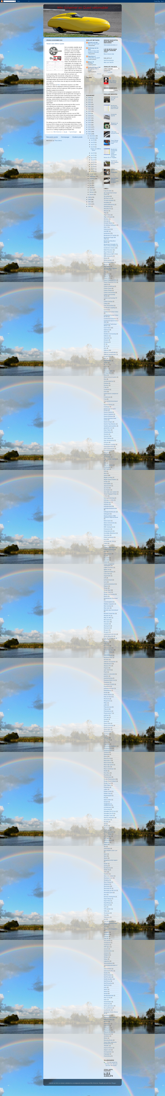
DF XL (105, 346)
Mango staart (107, 592)
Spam (105, 854)
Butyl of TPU (107, 276)
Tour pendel (107, 940)
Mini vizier (106, 621)
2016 (89, 120)
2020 (89, 111)
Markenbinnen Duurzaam (111, 598)
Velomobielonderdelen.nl (110, 45)
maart (91, 190)
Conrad (106, 309)
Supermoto (107, 905)
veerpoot (106, 953)
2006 (89, 204)
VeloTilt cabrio (107, 977)
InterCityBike (107, 483)
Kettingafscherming (109, 498)
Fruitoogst (106, 406)
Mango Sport (107, 590)
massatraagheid (108, 601)
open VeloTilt (107, 670)
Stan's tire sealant (109, 876)
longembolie (107, 575)
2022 (89, 106)
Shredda (106, 821)
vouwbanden (107, 1010)
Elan (58, 84)
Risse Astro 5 (107, 760)
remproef (106, 752)
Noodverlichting (108, 652)
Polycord (106, 709)
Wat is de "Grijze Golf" (93, 44)
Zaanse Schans (108, 1047)
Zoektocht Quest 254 (94, 67)
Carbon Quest (107, 288)
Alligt (105, 212)
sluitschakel (107, 848)
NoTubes (106, 659)
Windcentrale (107, 1034)
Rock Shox (107, 773)
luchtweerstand (108, 580)
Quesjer (106, 719)
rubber (105, 789)
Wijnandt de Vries (108, 1032)
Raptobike (106, 744)
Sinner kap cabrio (108, 832)
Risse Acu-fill (107, 758)
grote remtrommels (109, 448)
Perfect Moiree (108, 694)
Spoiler (106, 863)
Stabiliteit (106, 874)
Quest (105, 721)
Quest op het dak (108, 725)
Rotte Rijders (107, 785)
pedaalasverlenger (109, 688)
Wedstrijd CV (107, 1015)
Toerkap (106, 936)
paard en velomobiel (109, 674)
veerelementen (108, 951)
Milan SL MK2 (107, 617)
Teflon (105, 911)
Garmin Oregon (108, 422)
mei (91, 185)
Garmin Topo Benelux (110, 424)
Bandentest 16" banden (110, 235)
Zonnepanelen (108, 1052)
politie (105, 705)
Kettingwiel (107, 514)
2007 (89, 201)
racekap (106, 738)
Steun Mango (107, 882)
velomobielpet (107, 968)
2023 (89, 104)
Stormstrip (106, 886)
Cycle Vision (107, 327)
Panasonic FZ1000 (109, 684)
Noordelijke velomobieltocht (108, 654)
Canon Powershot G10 (110, 280)
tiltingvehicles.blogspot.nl (110, 929)
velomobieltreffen (108, 970)
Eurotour (106, 385)
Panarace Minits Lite (109, 680)
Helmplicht (106, 454)
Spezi (105, 856)
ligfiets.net (106, 569)
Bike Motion (107, 266)
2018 (89, 115)
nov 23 (93, 153)
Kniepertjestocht (108, 531)
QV (105, 735)
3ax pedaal (107, 196)
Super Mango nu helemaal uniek (114, 142)
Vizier (105, 999)
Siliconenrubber (108, 827)
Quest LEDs (107, 723)
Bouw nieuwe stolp (109, 54)
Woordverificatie (108, 1040)
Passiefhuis (107, 686)
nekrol (105, 643)
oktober (92, 174)
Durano (106, 368)
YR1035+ (106, 1045)
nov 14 (93, 164)
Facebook (106, 389)
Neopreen (106, 645)
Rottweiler (106, 787)
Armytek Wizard (108, 223)
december (92, 136)
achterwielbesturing (109, 204)
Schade (106, 801)
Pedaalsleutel (107, 690)
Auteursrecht (107, 229)
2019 (89, 113)
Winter (105, 1038)
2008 (89, 199)
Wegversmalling (108, 1019)
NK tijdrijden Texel (109, 650)
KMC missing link (108, 527)
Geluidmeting (107, 432)
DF (104, 344)
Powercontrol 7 (108, 713)
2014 (89, 124)
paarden (106, 676)
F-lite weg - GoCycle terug (115, 132)
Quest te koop (107, 731)
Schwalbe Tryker (108, 815)
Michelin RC (107, 615)
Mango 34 (91, 62)
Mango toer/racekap (109, 594)
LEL (105, 555)
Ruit (105, 797)
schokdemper (107, 807)
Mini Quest (107, 619)
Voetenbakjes (107, 1001)
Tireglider (106, 932)
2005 (89, 206)
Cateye (106, 303)
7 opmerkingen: (73, 132)
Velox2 (105, 989)
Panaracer (106, 682)
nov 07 (93, 169)
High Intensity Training (110, 459)
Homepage (65, 137)
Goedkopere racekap (109, 444)
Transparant (107, 942)
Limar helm (107, 573)
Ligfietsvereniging (108, 571)
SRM (105, 872)
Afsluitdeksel (107, 206)
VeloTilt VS (107, 985)
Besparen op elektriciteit (114, 123)
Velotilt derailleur (108, 979)
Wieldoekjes (107, 1023)
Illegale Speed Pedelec (110, 479)
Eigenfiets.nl (91, 56)
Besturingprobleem (109, 262)
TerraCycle (107, 913)
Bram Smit (106, 274)
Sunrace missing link (109, 896)
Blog (105, 272)
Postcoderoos (107, 711)
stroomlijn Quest (108, 892)
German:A (106, 436)
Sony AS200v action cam (110, 850)
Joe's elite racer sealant (110, 492)
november (92, 138)
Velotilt (105, 973)
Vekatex (106, 957)
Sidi (105, 823)
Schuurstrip (107, 809)
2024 (89, 102)
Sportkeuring (107, 867)
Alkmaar (106, 210)
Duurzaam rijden (108, 371)
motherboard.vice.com (110, 634)
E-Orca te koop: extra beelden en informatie (93, 51)
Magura (106, 586)
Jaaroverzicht (107, 485)
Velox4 (105, 991)
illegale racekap (108, 477)
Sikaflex (106, 825)
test (105, 919)
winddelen (106, 1036)
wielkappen (107, 1028)
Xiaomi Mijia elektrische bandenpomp (110, 1043)
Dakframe (106, 329)
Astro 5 (106, 227)
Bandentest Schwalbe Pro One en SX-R (114, 107)
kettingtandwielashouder (110, 508)
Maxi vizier (107, 608)
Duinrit (105, 366)
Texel (105, 926)
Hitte (105, 463)
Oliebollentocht (108, 663)
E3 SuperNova (108, 373)
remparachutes (108, 750)
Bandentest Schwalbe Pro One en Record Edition (111, 245)
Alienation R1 (107, 208)
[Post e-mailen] (80, 132)
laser (105, 551)
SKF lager (106, 838)
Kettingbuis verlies (109, 500)
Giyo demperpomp (109, 440)
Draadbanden (107, 360)
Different (106, 350)
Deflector (106, 336)
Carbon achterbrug (109, 286)
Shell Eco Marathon (109, 817)
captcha (106, 284)
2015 (89, 122)
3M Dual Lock (107, 198)
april (91, 187)
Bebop (105, 258)
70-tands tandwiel (108, 200)
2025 (89, 100)
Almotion (106, 219)
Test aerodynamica (109, 921)
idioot (105, 473)
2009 (89, 197)
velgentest (106, 961)
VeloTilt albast (107, 975)
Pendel (106, 692)
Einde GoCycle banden (110, 377)
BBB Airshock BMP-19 (110, 254)
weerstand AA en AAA (110, 1017)
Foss (105, 399)
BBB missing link (108, 256)
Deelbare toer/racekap (110, 333)
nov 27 (93, 144)
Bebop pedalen (108, 260)
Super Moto (107, 900)
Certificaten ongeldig (109, 307)
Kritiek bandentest (109, 537)
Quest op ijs (107, 727)
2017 (89, 118)
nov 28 (93, 142)
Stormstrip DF (107, 888)
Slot (105, 846)
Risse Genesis (108, 762)
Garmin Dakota (108, 412)
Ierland (106, 475)
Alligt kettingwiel (108, 217)
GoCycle (106, 442)
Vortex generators (109, 1005)
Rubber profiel (108, 791)
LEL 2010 (106, 558)
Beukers (106, 264)
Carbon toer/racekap (109, 292)
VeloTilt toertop (108, 983)
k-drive (106, 496)
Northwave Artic (108, 657)
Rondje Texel (107, 783)
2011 (89, 131)
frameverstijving (108, 404)
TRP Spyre (107, 946)
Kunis (105, 539)
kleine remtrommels (109, 522)
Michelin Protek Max (109, 613)
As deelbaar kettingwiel (110, 225)
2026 (89, 97)
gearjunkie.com (108, 428)
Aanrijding (106, 202)
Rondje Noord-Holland (110, 781)
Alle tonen (99, 73)
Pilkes (105, 703)
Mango (106, 588)
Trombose (106, 944)
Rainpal (106, 742)
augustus (92, 178)
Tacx (105, 907)
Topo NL (106, 938)
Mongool (106, 630)
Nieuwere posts (52, 137)
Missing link (107, 626)
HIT (105, 461)
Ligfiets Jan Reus (108, 567)
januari (92, 194)
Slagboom (106, 842)
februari (92, 192)
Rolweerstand (107, 777)
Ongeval (106, 667)
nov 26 (93, 147)
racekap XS (107, 740)
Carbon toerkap (108, 301)
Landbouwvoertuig (109, 549)
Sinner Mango (107, 834)
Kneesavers (107, 529)
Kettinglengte (107, 502)
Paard (105, 672)
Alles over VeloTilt (108, 62)
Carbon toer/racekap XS (110, 298)
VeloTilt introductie (109, 60)
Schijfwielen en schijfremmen (108, 804)
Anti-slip (106, 221)
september (93, 176)
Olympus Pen (107, 665)
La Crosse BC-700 (109, 541)
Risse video (107, 766)
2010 (89, 134)
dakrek (106, 331)
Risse (105, 756)
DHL (105, 348)
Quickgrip (106, 733)
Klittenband (107, 525)
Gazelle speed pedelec (110, 426)
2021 (89, 109)
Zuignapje (106, 1054)
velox (105, 987)
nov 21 (93, 155)
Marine (106, 596)
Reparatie (106, 754)
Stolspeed (106, 884)
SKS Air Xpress (108, 840)
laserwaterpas (107, 553)
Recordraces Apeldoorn (110, 746)
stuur (105, 894)
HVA (105, 471)
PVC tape (106, 717)
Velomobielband (108, 963)
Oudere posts (77, 137)
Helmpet (106, 452)
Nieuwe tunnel (108, 648)
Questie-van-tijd (93, 42)
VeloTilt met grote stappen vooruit (114, 162)
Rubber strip (107, 793)
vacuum (106, 949)
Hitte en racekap (108, 465)
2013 (89, 127)
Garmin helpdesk (108, 414)
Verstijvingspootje (108, 995)
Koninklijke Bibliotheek (110, 533)
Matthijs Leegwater (109, 604)
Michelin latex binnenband (111, 610)
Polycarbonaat (108, 707)
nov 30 (93, 140)
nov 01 (93, 171)
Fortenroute (107, 397)
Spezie (106, 858)
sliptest (106, 844)
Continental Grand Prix (110, 318)
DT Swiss (106, 364)
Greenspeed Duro (109, 446)
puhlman (106, 715)
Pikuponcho (107, 700)
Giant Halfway (107, 438)
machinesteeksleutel (109, 584)
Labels (105, 543)
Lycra (105, 582)
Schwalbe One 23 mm (110, 811)
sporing (106, 865)
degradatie (107, 338)
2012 (89, 129)
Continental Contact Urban (111, 311)
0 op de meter (107, 190)
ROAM (105, 771)
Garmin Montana (108, 416)
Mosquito (106, 632)
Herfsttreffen (107, 457)
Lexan (105, 562)
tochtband (106, 934)
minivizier (106, 624)
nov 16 (93, 160)
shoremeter (107, 819)
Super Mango (107, 898)
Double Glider (107, 356)
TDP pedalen (107, 909)
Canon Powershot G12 (110, 282)
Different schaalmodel (110, 352)
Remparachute (108, 748)
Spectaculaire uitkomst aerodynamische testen (115, 180)
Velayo (105, 959)
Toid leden (90, 63)
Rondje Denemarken (109, 779)
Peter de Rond (108, 696)
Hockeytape (107, 467)
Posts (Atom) (58, 140)
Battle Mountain (108, 250)
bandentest (107, 233)
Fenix (105, 391)
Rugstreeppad (108, 795)
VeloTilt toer (107, 981)
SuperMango (107, 902)
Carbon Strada (108, 290)
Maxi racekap (107, 606)
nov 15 (93, 162)
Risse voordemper (109, 768)
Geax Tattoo (107, 430)
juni (91, 183)
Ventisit (106, 993)
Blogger (114, 1083)
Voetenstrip (107, 1003)
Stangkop (106, 880)
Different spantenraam (110, 354)
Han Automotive (108, 450)
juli (90, 181)
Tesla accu (107, 917)
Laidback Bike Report (109, 547)
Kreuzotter (106, 535)
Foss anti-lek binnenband (111, 401)
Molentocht (107, 628)
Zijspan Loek (107, 1049)
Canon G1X (107, 278)
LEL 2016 (106, 560)
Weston (106, 1021)
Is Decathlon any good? (94, 57)
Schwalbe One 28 (108, 813)
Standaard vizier (108, 878)
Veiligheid (106, 955)
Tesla (105, 915)
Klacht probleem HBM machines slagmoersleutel (111, 516)
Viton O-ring (107, 997)
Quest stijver (107, 729)
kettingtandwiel (108, 506)
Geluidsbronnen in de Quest (114, 98)
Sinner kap (107, 830)
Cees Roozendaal (109, 305)
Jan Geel (106, 487)
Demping (106, 342)
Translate (109, 72)
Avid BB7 (106, 231)
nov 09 (93, 166)
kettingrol (106, 504)
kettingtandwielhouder (110, 511)
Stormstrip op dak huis (110, 890)
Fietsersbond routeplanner (111, 393)
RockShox (106, 775)
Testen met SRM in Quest (55, 44)
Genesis (106, 434)
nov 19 (93, 157)
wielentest (106, 1025)
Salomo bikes (107, 799)
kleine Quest (107, 520)
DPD (105, 358)
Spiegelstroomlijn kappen (110, 860)
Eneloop (106, 383)
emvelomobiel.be (108, 381)
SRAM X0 (106, 869)
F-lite (105, 387)
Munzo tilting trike (108, 636)
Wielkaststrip (107, 1030)
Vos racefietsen (108, 1008)
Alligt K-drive (107, 215)
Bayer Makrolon (108, 252)
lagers (105, 545)
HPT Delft (106, 469)
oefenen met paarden (110, 661)
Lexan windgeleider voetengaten (109, 564)
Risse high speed (108, 764)
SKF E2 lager (107, 836)
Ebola (105, 375)
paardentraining (108, 678)
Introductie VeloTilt (114, 115)
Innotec (106, 481)
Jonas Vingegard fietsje (110, 494)
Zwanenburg (107, 1056)
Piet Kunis (106, 698)
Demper (106, 340)
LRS (105, 577)
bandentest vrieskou (109, 247)
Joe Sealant (107, 490)
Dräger (106, 362)
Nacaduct (106, 641)
